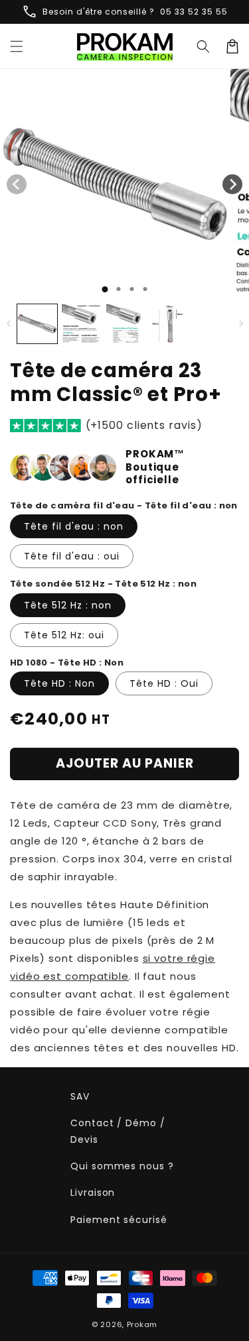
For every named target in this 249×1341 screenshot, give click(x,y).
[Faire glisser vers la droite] (232, 184)
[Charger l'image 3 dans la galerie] (126, 324)
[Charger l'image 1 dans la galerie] (37, 324)
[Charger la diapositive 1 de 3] (131, 289)
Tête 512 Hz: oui (64, 635)
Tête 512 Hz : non (68, 605)
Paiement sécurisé (118, 1219)
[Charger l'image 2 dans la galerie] (82, 324)
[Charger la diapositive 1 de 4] (144, 289)
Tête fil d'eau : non (74, 526)
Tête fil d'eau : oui (72, 556)
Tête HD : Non (59, 683)
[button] (203, 46)
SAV (80, 1096)
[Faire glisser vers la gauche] (17, 184)
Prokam (142, 1324)
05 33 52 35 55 (194, 11)
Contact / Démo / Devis (117, 1131)
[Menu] (16, 46)
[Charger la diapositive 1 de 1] (105, 289)
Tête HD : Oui (164, 683)
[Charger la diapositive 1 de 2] (118, 289)
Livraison (92, 1192)
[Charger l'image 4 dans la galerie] (171, 324)
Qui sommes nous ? (121, 1166)
